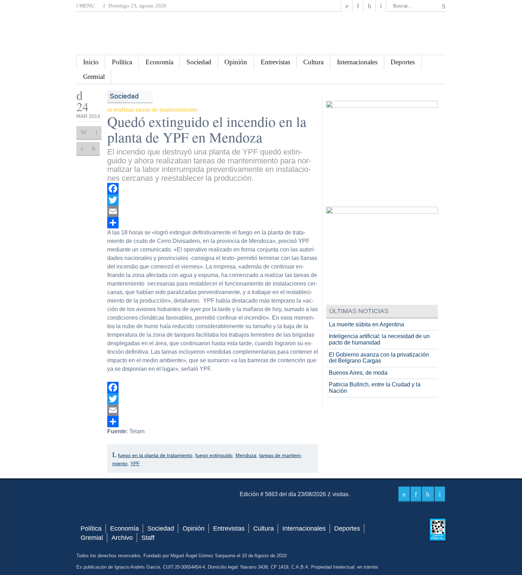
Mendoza (245, 455)
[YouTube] (369, 6)
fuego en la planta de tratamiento (155, 455)
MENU (86, 6)
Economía (159, 62)
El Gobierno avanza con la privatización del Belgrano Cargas (379, 358)
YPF (135, 463)
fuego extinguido (214, 455)
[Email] (213, 211)
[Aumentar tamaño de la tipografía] (82, 148)
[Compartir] (213, 222)
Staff (147, 537)
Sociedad (198, 62)
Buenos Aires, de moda (358, 373)
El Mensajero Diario (261, 33)
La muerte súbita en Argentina (366, 324)
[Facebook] (347, 6)
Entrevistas (275, 62)
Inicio (91, 62)
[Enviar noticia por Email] (96, 132)
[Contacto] (381, 6)
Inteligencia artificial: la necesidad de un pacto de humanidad (379, 339)
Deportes (403, 62)
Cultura (313, 62)
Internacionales (357, 62)
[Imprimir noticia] (83, 132)
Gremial (94, 76)
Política (122, 62)
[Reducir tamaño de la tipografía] (94, 148)
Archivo (122, 537)
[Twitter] (213, 200)
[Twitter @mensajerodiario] (358, 6)
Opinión (235, 62)
